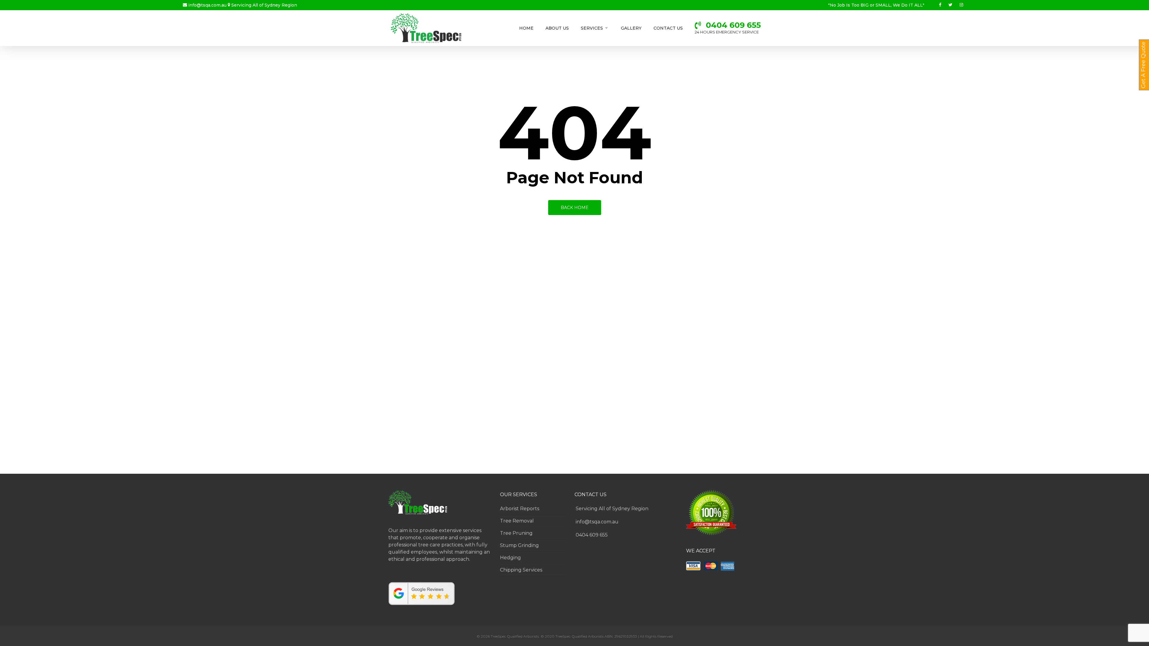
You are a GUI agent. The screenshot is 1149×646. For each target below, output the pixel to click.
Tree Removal (517, 521)
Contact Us (668, 28)
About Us (557, 28)
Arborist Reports (519, 508)
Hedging (510, 557)
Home (526, 28)
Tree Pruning (516, 533)
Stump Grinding (519, 545)
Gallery (631, 28)
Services (592, 28)
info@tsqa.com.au (207, 5)
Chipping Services (521, 570)
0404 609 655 (592, 535)
